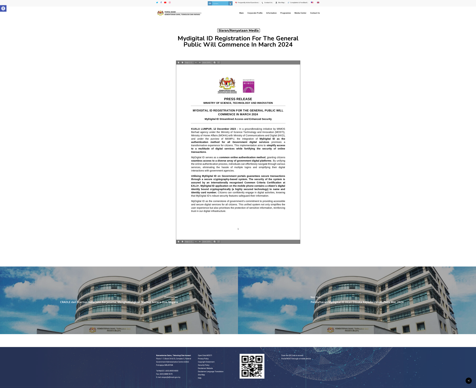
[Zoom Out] (196, 62)
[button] (3, 8)
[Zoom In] (200, 62)
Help (199, 378)
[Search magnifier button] (230, 3)
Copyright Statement (206, 362)
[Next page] (182, 62)
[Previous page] (178, 62)
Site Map (201, 375)
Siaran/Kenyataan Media (239, 30)
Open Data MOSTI (205, 355)
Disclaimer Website (205, 368)
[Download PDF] (214, 62)
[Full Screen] (218, 62)
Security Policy (203, 365)
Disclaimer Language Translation (210, 372)
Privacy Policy (203, 359)
